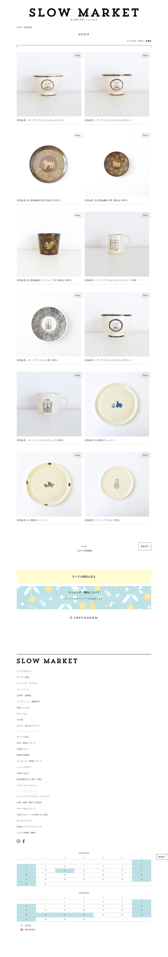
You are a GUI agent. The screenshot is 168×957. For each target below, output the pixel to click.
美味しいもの (23, 708)
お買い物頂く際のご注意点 (29, 802)
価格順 (140, 41)
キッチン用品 (23, 677)
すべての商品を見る (84, 576)
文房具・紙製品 (24, 695)
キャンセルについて (26, 809)
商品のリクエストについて (29, 827)
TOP (19, 27)
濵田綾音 (28, 27)
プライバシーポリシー (27, 785)
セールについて (24, 821)
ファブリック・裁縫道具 (28, 702)
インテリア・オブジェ (27, 683)
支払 (19, 743)
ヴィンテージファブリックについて (33, 796)
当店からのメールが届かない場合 (32, 815)
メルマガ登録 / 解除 (26, 833)
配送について (29, 743)
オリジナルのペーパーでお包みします (84, 595)
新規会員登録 (23, 755)
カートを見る (23, 737)
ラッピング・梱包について (29, 761)
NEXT (145, 546)
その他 (20, 720)
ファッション (23, 689)
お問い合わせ (23, 773)
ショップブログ (24, 767)
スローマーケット (84, 12)
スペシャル (22, 714)
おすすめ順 (131, 41)
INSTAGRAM (85, 618)
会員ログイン (23, 749)
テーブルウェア (24, 671)
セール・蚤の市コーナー (28, 726)
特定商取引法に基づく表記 (29, 779)
